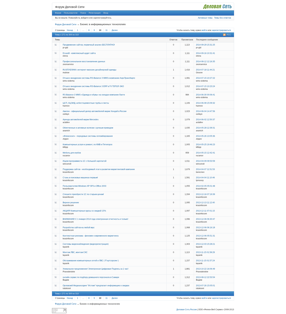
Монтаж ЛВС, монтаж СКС (75, 252)
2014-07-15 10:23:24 (205, 86)
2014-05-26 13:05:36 (205, 136)
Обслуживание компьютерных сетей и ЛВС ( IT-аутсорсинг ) (91, 260)
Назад (70, 30)
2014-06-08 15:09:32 (205, 103)
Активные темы (205, 18)
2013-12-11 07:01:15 (205, 211)
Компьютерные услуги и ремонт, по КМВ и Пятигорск (87, 144)
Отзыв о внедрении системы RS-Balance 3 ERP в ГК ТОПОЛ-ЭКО (93, 86)
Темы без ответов (222, 18)
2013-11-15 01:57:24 (205, 260)
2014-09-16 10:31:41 (205, 53)
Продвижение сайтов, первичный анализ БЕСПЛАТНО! (89, 45)
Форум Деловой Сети (69, 7)
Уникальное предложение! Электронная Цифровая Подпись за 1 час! (95, 269)
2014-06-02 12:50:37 (205, 119)
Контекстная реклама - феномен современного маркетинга (91, 236)
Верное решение (71, 202)
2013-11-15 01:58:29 (205, 252)
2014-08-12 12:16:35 (205, 61)
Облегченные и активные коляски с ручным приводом (88, 128)
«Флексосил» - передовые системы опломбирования (88, 136)
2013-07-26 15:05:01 (205, 285)
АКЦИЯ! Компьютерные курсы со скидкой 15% (84, 211)
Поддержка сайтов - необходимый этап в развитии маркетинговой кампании (99, 169)
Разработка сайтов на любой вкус (79, 227)
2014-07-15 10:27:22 (205, 78)
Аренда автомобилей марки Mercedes (80, 119)
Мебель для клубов (72, 153)
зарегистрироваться (221, 30)
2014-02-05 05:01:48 (205, 186)
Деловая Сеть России (186, 309)
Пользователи (70, 13)
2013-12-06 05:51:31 (205, 236)
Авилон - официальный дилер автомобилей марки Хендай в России (94, 111)
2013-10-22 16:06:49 (205, 269)
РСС (229, 35)
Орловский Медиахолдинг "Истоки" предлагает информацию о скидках (96, 285)
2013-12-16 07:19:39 (205, 194)
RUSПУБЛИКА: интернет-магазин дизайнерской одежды (89, 70)
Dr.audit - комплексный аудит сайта (79, 53)
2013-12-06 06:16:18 (205, 227)
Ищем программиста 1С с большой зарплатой (84, 161)
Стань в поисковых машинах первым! (80, 177)
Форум (58, 13)
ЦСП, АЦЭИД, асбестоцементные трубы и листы (86, 103)
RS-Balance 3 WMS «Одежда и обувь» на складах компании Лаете (94, 95)
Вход (105, 13)
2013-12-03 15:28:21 (205, 244)
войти (204, 30)
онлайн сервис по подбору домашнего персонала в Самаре (91, 277)
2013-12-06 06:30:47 (205, 219)
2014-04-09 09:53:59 (205, 161)
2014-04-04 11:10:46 (205, 177)
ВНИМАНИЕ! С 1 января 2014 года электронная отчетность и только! (95, 219)
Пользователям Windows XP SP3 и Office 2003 (84, 186)
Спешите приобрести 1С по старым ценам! (83, 194)
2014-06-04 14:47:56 (205, 111)
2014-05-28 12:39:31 (205, 128)
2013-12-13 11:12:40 (205, 202)
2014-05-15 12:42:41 (205, 153)
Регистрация (95, 13)
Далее (115, 30)
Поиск (83, 13)
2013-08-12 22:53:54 (205, 277)
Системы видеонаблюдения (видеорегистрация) (86, 244)
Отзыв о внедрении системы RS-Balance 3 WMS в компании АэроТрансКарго (99, 78)
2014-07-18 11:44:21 (205, 70)
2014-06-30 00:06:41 (205, 95)
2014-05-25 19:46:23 (205, 144)
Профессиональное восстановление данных (84, 61)
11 (106, 30)
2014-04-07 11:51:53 (205, 169)
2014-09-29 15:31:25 (205, 45)
